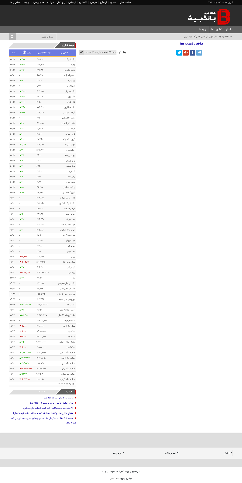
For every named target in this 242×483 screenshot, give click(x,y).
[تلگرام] (199, 53)
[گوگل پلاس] (186, 53)
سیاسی (93, 2)
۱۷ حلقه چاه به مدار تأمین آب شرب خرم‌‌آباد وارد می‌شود (48, 408)
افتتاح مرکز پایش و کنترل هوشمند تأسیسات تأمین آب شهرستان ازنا (43, 413)
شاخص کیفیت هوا (191, 43)
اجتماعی (72, 2)
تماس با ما (15, 2)
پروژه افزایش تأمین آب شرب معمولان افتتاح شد (51, 403)
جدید (69, 391)
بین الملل (61, 2)
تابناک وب (114, 478)
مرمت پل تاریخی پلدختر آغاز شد (58, 398)
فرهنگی (103, 2)
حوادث (50, 2)
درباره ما (26, 2)
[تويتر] (179, 53)
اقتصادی (83, 2)
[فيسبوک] (192, 53)
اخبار (228, 29)
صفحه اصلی (125, 2)
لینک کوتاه (121, 52)
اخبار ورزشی (38, 2)
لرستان (113, 2)
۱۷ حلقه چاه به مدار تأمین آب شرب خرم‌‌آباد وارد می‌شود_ (206, 36)
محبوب (41, 391)
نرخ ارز (72, 383)
